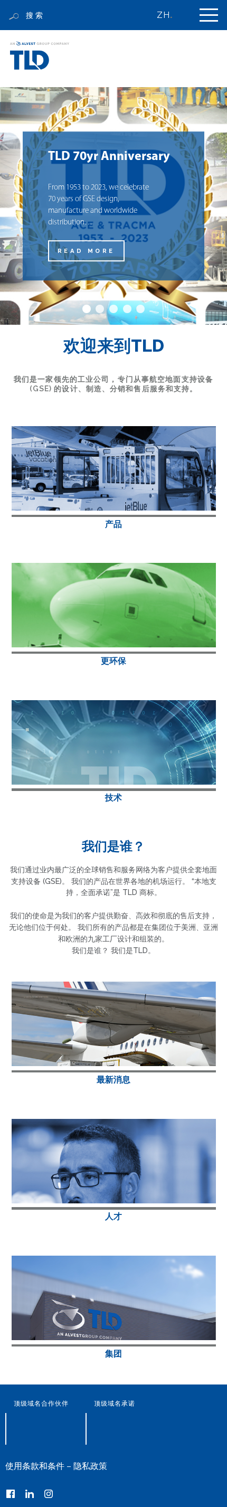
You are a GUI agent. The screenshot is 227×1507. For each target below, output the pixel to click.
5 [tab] (140, 309)
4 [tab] (127, 309)
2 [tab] (100, 309)
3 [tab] (113, 309)
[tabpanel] (113, 206)
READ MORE (86, 251)
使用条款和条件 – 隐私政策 (56, 1466)
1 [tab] (86, 309)
